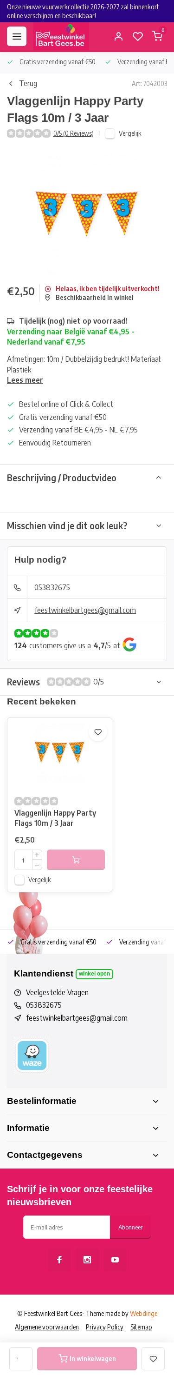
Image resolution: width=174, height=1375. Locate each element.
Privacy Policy (104, 1327)
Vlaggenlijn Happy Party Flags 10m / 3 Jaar (55, 818)
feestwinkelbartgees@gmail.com (85, 610)
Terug (28, 83)
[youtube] (115, 1259)
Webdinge (143, 1313)
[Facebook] (59, 1259)
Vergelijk (130, 133)
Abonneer (130, 1227)
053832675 (52, 587)
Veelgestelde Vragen (57, 992)
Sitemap (141, 1327)
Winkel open (94, 973)
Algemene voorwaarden (47, 1327)
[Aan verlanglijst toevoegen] (98, 732)
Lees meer (25, 380)
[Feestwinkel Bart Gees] (61, 36)
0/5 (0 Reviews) (73, 133)
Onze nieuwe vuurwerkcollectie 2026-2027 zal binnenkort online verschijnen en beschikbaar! (83, 11)
